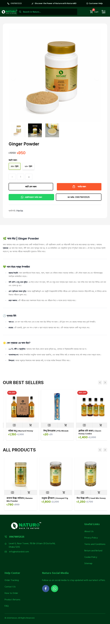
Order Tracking (12, 580)
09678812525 (16, 3)
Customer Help (96, 3)
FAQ (7, 606)
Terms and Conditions (94, 544)
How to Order (11, 593)
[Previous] (100, 382)
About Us (89, 531)
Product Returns (12, 599)
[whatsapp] (54, 588)
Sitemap (88, 563)
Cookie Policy (90, 557)
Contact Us (10, 587)
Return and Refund (93, 550)
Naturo (14, 618)
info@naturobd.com (19, 552)
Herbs (19, 210)
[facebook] (45, 588)
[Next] (105, 382)
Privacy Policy (91, 538)
